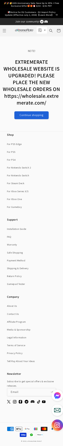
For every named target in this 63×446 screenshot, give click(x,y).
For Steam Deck (15, 183)
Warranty (12, 244)
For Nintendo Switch (18, 175)
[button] (4, 30)
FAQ (9, 236)
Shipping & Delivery (17, 268)
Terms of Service (16, 345)
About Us (12, 305)
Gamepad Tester (16, 284)
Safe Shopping (15, 252)
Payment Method (16, 260)
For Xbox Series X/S (17, 191)
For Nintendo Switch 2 (19, 167)
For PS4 (11, 159)
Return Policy (14, 276)
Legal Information (16, 337)
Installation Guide (16, 228)
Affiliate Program (16, 321)
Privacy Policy (14, 353)
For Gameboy (14, 207)
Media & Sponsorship (18, 329)
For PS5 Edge (14, 144)
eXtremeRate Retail (34, 441)
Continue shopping (31, 115)
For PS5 (11, 151)
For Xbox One (14, 199)
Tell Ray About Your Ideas (21, 361)
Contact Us (13, 314)
